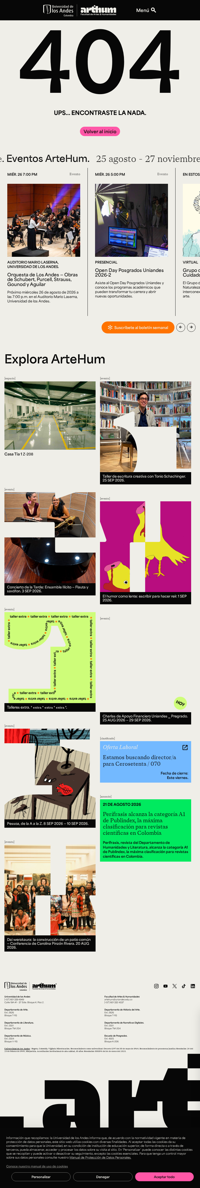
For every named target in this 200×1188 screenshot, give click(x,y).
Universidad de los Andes (17, 1048)
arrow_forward (191, 327)
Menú (142, 10)
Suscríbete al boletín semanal (141, 327)
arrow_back (180, 327)
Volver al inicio (100, 131)
